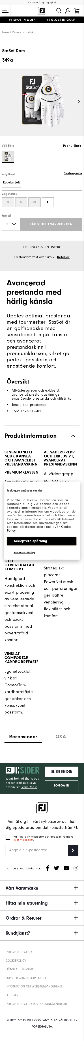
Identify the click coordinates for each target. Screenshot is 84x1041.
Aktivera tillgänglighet (42, 2)
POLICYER (12, 995)
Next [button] (79, 102)
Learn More (29, 787)
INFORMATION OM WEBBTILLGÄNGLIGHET (34, 986)
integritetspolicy (23, 839)
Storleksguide (73, 173)
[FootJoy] (42, 10)
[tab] (76, 11)
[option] (42, 106)
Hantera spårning (24, 552)
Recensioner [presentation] (23, 736)
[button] (5, 10)
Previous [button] (5, 102)
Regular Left (11, 182)
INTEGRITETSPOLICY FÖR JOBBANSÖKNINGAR (36, 1004)
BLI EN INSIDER (61, 772)
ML (34, 202)
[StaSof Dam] (42, 106)
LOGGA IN (61, 785)
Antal (6, 216)
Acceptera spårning (30, 541)
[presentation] (61, 735)
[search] (58, 10)
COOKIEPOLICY (16, 961)
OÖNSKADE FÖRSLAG (20, 969)
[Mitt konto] (67, 10)
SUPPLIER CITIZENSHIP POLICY (26, 978)
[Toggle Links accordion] (42, 888)
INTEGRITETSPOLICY (19, 952)
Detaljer (63, 257)
